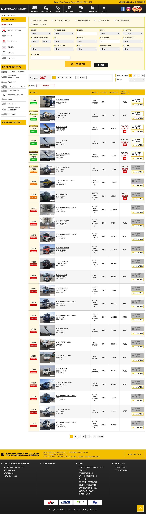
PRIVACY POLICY (121, 470)
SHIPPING (82, 479)
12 (77, 78)
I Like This (139, 105)
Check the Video (39, 24)
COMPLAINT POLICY (86, 491)
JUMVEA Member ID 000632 (131, 2)
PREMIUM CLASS (40, 20)
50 (134, 75)
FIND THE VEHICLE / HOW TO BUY (91, 467)
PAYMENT (83, 470)
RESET (101, 65)
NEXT (84, 78)
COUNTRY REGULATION (88, 485)
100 (143, 75)
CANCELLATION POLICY (88, 488)
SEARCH (80, 64)
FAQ (81, 464)
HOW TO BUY (49, 464)
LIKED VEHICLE (103, 20)
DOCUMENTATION (86, 473)
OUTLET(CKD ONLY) (62, 20)
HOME (3, 15)
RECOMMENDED (123, 20)
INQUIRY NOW (138, 100)
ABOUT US (120, 464)
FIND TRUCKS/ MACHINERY (16, 464)
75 (138, 75)
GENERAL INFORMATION (88, 482)
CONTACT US (134, 454)
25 (130, 75)
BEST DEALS (8, 473)
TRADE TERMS (84, 494)
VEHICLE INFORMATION (88, 476)
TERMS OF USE (120, 467)
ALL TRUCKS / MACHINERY (14, 467)
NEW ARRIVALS (84, 20)
